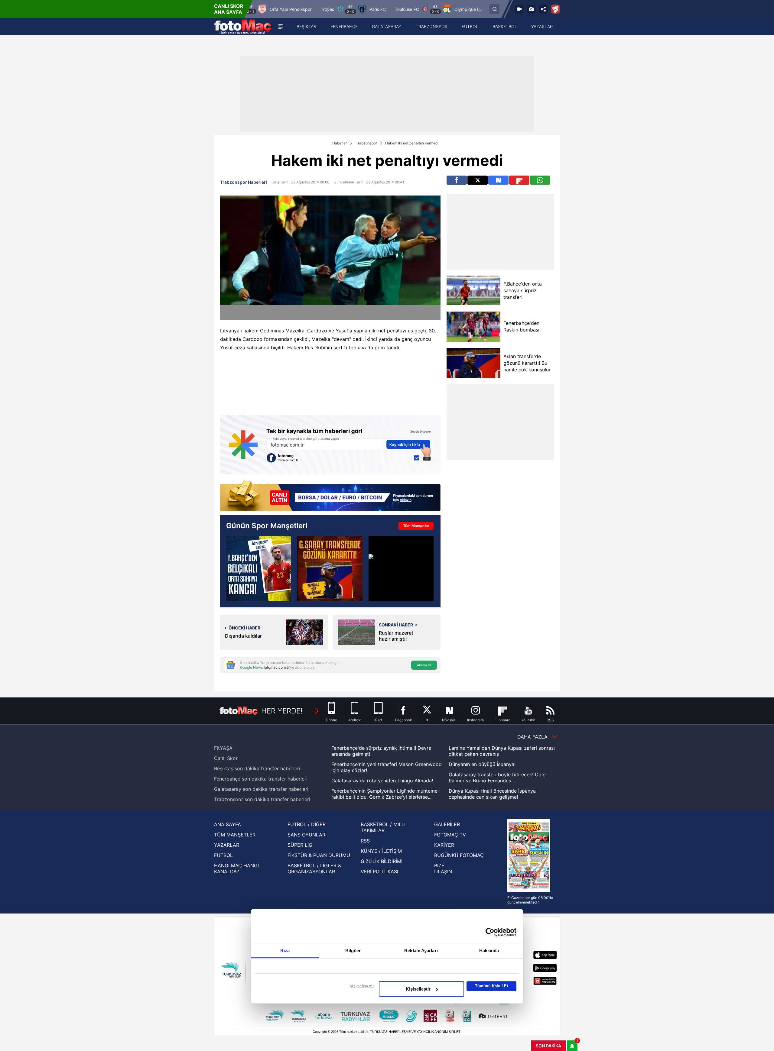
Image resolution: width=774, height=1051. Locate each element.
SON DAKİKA (548, 1045)
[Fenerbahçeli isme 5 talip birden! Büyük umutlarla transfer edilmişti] (401, 568)
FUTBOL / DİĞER (307, 824)
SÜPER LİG (300, 845)
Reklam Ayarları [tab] (421, 950)
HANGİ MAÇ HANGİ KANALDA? (236, 868)
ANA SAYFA (227, 824)
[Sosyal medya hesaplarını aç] (543, 9)
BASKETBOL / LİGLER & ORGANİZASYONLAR (314, 868)
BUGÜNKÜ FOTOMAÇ (459, 855)
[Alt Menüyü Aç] (281, 26)
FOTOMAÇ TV (450, 835)
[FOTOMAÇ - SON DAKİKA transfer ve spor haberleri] (243, 26)
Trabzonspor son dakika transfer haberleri (262, 799)
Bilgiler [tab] (353, 950)
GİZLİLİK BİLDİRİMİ (381, 861)
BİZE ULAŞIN (443, 868)
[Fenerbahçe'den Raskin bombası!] (473, 327)
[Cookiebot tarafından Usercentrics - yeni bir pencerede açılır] (489, 932)
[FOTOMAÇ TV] (519, 9)
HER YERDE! (282, 711)
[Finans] (330, 496)
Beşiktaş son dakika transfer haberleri (257, 768)
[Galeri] (531, 9)
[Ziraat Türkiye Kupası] (555, 9)
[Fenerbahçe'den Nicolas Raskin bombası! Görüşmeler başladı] (258, 568)
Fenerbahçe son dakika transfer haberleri (260, 779)
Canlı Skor (226, 758)
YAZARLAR (226, 845)
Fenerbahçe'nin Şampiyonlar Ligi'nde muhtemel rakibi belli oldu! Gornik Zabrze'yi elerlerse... (385, 794)
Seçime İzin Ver (362, 986)
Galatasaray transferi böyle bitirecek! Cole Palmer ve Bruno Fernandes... (497, 777)
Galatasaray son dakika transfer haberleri (261, 789)
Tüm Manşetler (416, 525)
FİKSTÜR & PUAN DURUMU (319, 855)
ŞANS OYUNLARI (307, 835)
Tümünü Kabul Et (491, 986)
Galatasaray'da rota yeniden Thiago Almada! (382, 781)
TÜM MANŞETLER (234, 835)
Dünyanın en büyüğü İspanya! (482, 764)
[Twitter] (477, 180)
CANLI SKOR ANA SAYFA (228, 9)
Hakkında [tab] (489, 950)
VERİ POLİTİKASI (379, 871)
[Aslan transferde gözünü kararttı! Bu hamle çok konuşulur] (473, 363)
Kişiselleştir (418, 988)
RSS (365, 841)
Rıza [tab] (285, 950)
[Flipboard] (519, 180)
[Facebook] (457, 180)
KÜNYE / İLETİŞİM (381, 851)
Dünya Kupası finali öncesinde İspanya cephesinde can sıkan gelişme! (492, 794)
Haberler (339, 143)
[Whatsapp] (540, 180)
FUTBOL (223, 855)
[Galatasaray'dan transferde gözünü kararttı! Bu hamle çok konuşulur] (329, 568)
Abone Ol (424, 665)
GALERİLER (447, 824)
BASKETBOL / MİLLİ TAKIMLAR (383, 827)
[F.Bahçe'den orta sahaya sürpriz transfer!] (473, 291)
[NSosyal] (498, 180)
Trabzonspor (366, 143)
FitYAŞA (223, 748)
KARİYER (444, 845)
